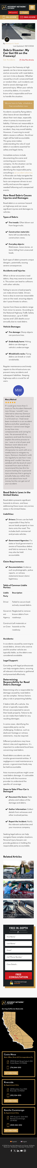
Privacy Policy (29, 1147)
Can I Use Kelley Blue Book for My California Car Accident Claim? (18, 896)
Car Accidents (9, 60)
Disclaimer (14, 1147)
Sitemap (21, 1147)
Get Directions (11, 1073)
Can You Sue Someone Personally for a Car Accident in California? (18, 876)
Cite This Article (28, 60)
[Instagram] (25, 1151)
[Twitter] (15, 1151)
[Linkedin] (18, 1151)
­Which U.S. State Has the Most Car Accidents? (17, 916)
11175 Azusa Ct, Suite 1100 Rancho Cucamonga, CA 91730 (19, 1119)
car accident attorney (23, 173)
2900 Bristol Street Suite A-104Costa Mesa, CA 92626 (21, 1062)
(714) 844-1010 (15, 1067)
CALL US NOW (11, 17)
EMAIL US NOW (29, 17)
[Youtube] (21, 1151)
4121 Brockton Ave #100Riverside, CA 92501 (18, 1090)
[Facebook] (11, 1151)
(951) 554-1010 (15, 1095)
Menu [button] (32, 7)
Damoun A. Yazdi (12, 43)
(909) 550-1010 (16, 1125)
